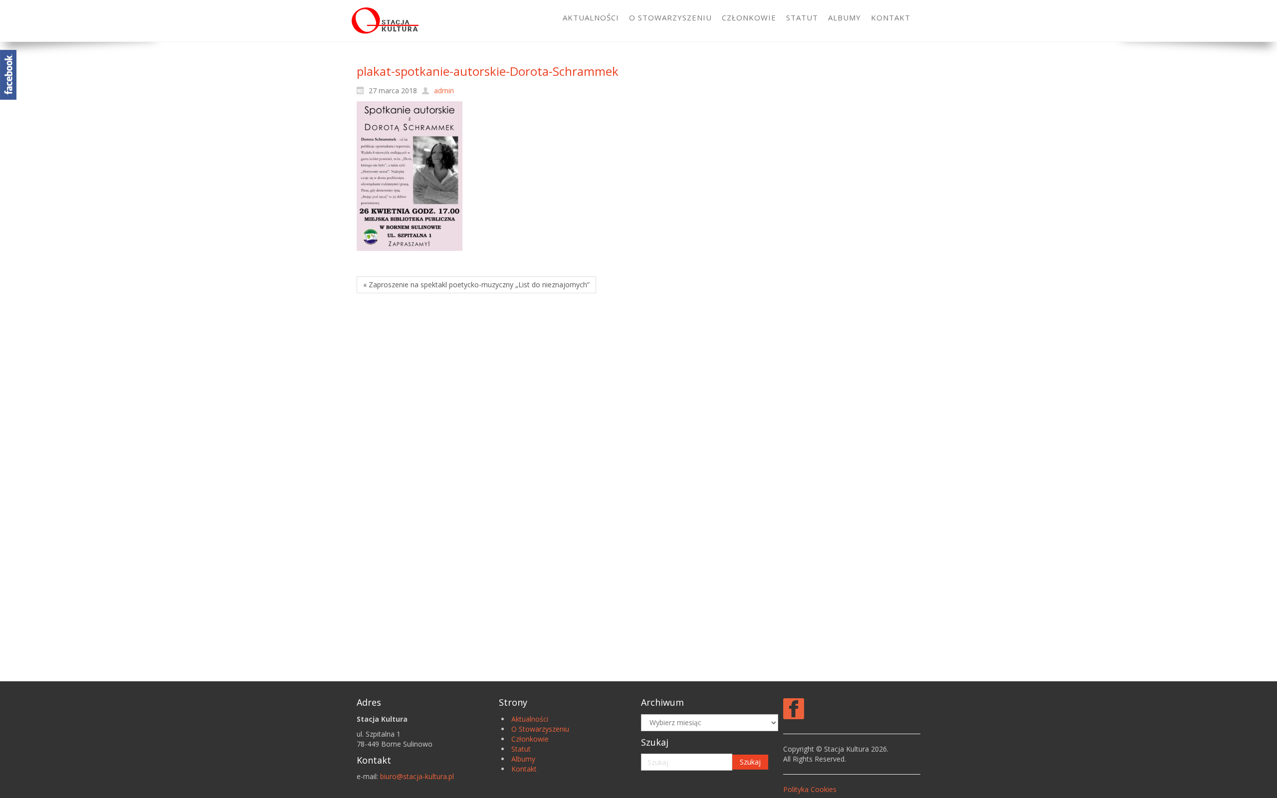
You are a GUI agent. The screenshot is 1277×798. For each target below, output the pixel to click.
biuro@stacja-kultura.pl (417, 776)
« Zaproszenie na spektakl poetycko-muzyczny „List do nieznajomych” (476, 284)
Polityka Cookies (810, 789)
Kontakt (524, 769)
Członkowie (530, 739)
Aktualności (529, 719)
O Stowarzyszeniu (540, 729)
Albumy (523, 759)
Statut (521, 749)
